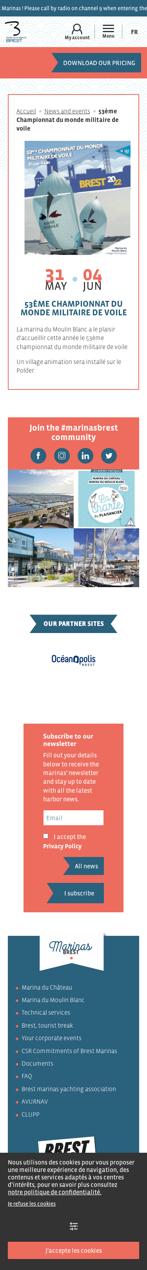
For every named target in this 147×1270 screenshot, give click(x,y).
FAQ (27, 1075)
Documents (37, 1063)
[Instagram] (62, 456)
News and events (67, 111)
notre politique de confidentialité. (55, 1191)
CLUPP (31, 1114)
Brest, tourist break (47, 1025)
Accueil (26, 111)
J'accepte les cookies (73, 1250)
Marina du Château (47, 987)
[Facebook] (38, 456)
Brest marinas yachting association (69, 1088)
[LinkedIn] (85, 456)
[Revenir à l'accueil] (15, 31)
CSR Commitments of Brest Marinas (69, 1050)
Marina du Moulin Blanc (53, 999)
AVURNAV (35, 1101)
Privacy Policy (62, 846)
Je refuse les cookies (32, 1204)
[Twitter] (109, 456)
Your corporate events (52, 1037)
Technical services (46, 1012)
